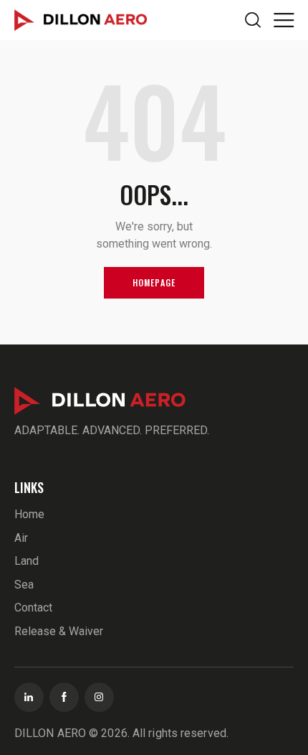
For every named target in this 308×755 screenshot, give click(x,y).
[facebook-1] (64, 697)
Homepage (154, 282)
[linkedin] (29, 697)
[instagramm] (99, 697)
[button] (284, 19)
